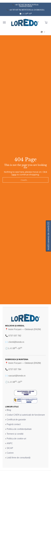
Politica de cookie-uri (16, 438)
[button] (46, 22)
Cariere (10, 453)
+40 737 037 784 (15, 10)
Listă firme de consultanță (18, 457)
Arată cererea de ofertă (48, 236)
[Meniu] (4, 22)
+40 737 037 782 (21, 5)
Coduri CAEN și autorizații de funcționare (26, 415)
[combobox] (25, 180)
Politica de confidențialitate (19, 429)
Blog (9, 410)
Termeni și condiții (15, 434)
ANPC (10, 443)
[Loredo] (25, 22)
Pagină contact (14, 424)
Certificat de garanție (16, 419)
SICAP (10, 448)
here (14, 174)
